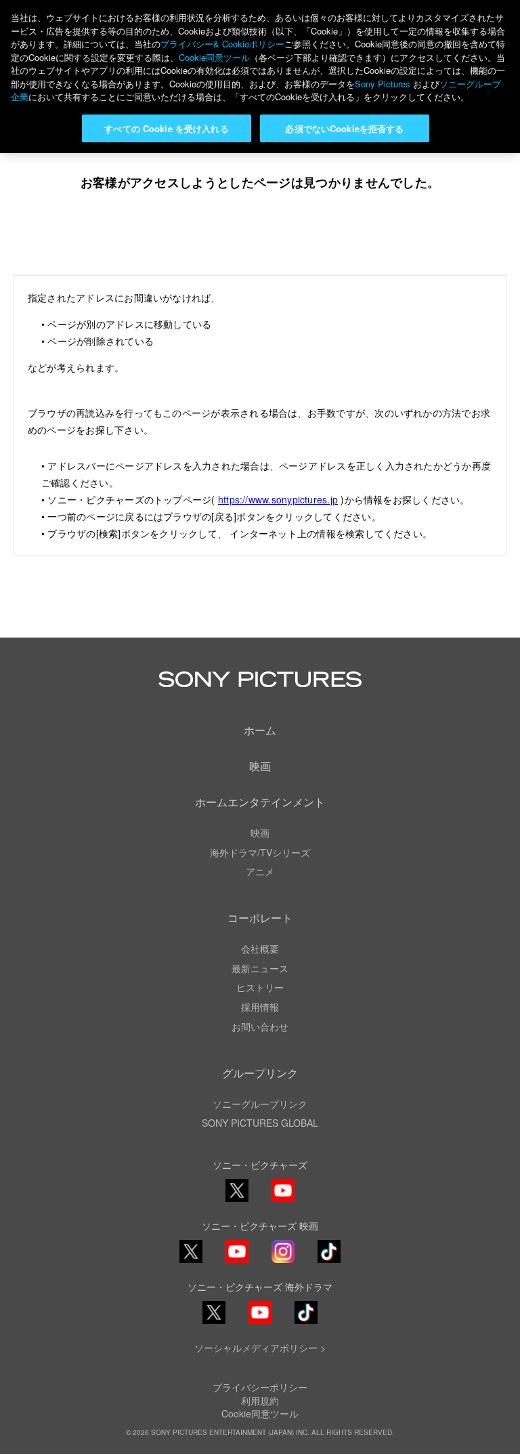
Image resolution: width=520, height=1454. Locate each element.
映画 (260, 766)
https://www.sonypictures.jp (278, 499)
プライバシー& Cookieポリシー (222, 43)
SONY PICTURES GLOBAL (260, 1122)
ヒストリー (260, 987)
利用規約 (260, 1400)
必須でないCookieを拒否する (344, 128)
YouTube (283, 1201)
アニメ (260, 871)
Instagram (283, 1262)
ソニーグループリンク (260, 1103)
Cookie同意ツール (260, 1413)
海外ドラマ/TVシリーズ (260, 852)
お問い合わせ (260, 1026)
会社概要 (260, 948)
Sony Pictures (382, 83)
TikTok (329, 1262)
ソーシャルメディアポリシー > (260, 1347)
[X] (190, 1251)
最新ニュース (260, 968)
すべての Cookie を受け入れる (166, 128)
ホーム (260, 730)
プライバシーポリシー (260, 1387)
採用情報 (260, 1007)
